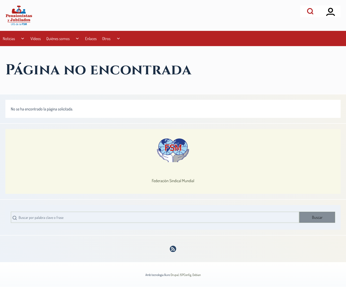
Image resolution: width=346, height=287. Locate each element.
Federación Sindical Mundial (173, 180)
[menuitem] (9, 38)
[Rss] (173, 249)
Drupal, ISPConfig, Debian (186, 275)
